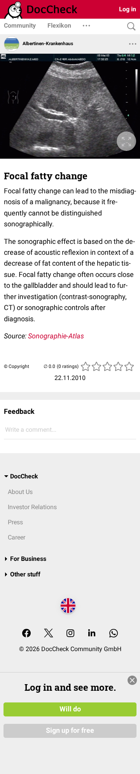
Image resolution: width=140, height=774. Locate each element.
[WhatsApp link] (113, 633)
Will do (70, 709)
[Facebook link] (26, 633)
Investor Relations (32, 507)
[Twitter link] (48, 633)
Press (15, 522)
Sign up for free (70, 730)
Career (16, 537)
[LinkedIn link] (92, 633)
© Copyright (16, 366)
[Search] (129, 27)
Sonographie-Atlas (56, 336)
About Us (20, 492)
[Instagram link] (70, 633)
